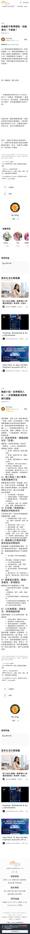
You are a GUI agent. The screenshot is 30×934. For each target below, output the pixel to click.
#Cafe (24, 902)
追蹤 (25, 39)
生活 (2, 23)
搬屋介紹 (6, 428)
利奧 (17, 243)
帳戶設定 (14, 891)
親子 (23, 171)
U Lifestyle (7, 913)
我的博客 (18, 894)
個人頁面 (7, 891)
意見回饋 (11, 883)
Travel (14, 913)
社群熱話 (20, 6)
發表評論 (6, 263)
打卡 (11, 171)
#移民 (20, 905)
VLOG (9, 880)
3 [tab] (16, 12)
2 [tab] (14, 12)
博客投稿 (18, 883)
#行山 (9, 902)
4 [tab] (18, 12)
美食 (19, 171)
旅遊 (15, 171)
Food (10, 915)
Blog (15, 915)
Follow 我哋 (11, 178)
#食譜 (19, 902)
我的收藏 (22, 891)
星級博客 (23, 880)
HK (19, 913)
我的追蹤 (11, 894)
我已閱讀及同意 (15, 931)
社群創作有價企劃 (8, 6)
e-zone (19, 915)
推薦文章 (15, 880)
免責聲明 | (11, 917)
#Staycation (12, 905)
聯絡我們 (18, 919)
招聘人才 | (12, 919)
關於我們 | (5, 917)
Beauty (24, 913)
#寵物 (4, 902)
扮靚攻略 (7, 173)
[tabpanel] (15, 10)
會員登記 (26, 2)
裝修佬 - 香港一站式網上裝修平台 (7, 243)
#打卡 (14, 902)
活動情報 (14, 173)
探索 (5, 880)
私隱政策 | (25, 917)
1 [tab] (11, 12)
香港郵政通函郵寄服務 (13, 44)
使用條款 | (18, 917)
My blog (9, 38)
